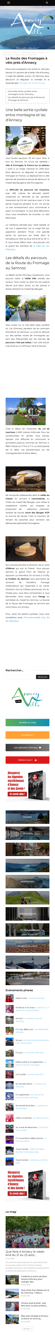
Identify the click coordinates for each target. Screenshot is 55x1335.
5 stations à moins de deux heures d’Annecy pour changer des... (34, 1279)
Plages (27, 817)
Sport (27, 897)
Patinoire (27, 978)
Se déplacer (27, 930)
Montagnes (27, 881)
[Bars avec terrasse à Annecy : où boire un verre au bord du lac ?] (12, 1319)
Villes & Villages (27, 946)
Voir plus (26, 1328)
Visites (27, 849)
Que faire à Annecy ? (11, 52)
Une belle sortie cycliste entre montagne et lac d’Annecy (22, 92)
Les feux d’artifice (35, 1074)
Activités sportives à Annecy (33, 52)
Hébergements (27, 914)
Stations (28, 962)
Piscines (27, 833)
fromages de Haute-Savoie (32, 83)
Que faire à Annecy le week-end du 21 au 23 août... (25, 1253)
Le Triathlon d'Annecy (34, 1052)
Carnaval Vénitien (36, 998)
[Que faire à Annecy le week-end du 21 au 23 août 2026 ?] (27, 1232)
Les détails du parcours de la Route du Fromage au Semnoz (26, 98)
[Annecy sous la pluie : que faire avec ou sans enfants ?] (12, 1306)
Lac (27, 865)
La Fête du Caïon (41, 1118)
